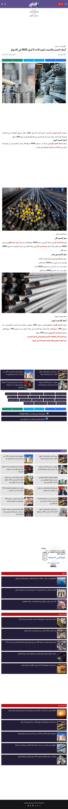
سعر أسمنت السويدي (55, 332)
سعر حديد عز (51, 403)
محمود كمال (61, 54)
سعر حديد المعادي (13, 400)
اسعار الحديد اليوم (49, 394)
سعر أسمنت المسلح (11, 394)
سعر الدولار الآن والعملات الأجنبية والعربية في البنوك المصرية (47, 336)
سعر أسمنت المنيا (61, 397)
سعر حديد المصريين (26, 400)
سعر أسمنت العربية (24, 394)
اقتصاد (56, 46)
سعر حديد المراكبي (57, 266)
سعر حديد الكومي (13, 242)
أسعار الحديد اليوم (56, 143)
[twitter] (34, 60)
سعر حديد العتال (12, 397)
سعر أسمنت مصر (33, 397)
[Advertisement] (34, 31)
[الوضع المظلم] (5, 5)
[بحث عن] (2, 5)
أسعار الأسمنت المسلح (55, 325)
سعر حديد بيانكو (61, 403)
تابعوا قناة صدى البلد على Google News (32, 414)
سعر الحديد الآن (59, 242)
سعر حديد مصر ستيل (40, 403)
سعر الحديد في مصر (56, 258)
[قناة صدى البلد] (34, 4)
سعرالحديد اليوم (29, 403)
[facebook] (55, 60)
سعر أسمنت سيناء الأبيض (47, 397)
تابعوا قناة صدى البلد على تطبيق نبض (32, 419)
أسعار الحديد (56, 133)
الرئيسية (62, 46)
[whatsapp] (12, 60)
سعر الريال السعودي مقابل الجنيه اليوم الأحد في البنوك (49, 340)
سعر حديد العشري (57, 270)
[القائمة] (66, 5)
